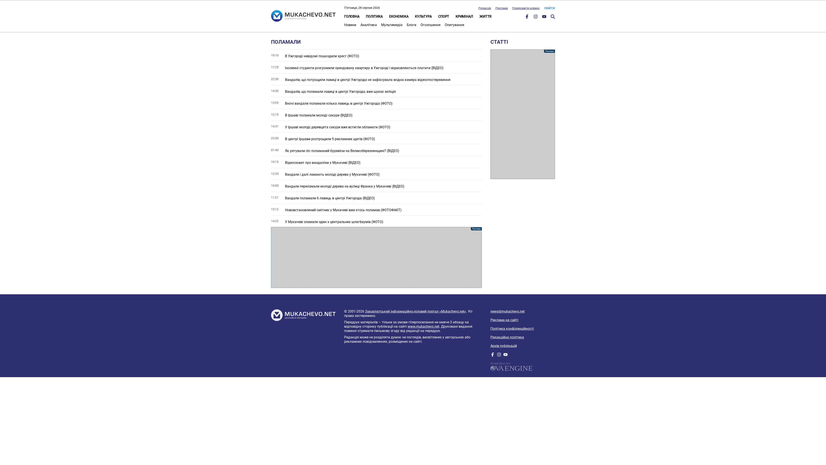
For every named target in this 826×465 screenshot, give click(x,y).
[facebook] (527, 18)
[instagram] (535, 18)
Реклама (501, 8)
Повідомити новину (526, 8)
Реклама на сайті (504, 320)
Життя (485, 16)
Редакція (484, 8)
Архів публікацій (503, 346)
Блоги (411, 25)
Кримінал (464, 16)
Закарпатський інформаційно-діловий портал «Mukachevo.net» (415, 311)
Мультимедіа (391, 25)
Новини (350, 25)
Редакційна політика (507, 337)
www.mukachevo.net (423, 326)
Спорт (443, 16)
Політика (374, 16)
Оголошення (431, 25)
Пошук (553, 16)
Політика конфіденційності (512, 329)
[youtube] (544, 18)
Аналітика (369, 25)
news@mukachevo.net (507, 311)
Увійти (549, 8)
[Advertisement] (376, 257)
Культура (423, 16)
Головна (351, 16)
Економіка (398, 16)
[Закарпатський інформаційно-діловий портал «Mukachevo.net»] (303, 16)
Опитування (454, 25)
